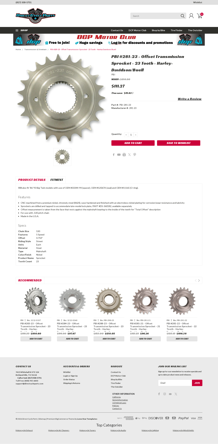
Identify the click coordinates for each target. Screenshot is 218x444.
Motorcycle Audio (118, 430)
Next (199, 280)
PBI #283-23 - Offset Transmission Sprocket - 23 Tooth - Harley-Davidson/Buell (35, 327)
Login (65, 376)
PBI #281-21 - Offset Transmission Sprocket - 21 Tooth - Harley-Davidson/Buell (145, 327)
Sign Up (74, 376)
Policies (115, 405)
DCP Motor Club (137, 30)
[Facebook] (113, 154)
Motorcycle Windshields (183, 430)
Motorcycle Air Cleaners (58, 430)
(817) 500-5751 (23, 2)
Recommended (30, 280)
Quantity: (116, 134)
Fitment (56, 180)
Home (18, 50)
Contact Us (117, 30)
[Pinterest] (134, 154)
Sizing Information (120, 400)
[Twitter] (129, 154)
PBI (113, 74)
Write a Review (190, 99)
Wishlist (197, 2)
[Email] (118, 154)
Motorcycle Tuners (87, 430)
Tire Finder (176, 30)
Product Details (31, 180)
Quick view (35, 301)
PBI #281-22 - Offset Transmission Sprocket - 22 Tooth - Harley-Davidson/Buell (182, 327)
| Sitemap (42, 419)
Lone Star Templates (87, 419)
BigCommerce (61, 419)
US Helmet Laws (119, 403)
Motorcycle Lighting (150, 430)
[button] (109, 40)
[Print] (124, 154)
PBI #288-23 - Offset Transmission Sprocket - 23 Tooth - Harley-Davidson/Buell (109, 327)
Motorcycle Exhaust (24, 430)
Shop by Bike (158, 30)
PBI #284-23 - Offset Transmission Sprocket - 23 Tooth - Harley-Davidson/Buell (72, 327)
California (116, 397)
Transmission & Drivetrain (35, 50)
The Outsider (195, 30)
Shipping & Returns (71, 383)
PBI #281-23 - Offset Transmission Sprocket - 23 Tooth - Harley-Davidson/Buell (83, 50)
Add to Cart (36, 338)
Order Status (69, 379)
